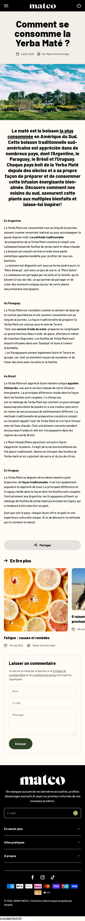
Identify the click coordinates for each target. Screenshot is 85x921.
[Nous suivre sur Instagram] (42, 877)
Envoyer (20, 744)
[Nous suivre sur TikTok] (52, 877)
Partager (45, 545)
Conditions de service (45, 675)
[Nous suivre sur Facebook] (32, 877)
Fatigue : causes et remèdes (26, 638)
